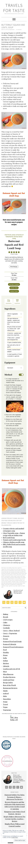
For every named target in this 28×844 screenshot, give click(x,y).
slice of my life (4, 581)
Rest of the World (9, 685)
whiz (2, 587)
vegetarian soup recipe (12, 585)
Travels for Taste (14, 8)
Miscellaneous (8, 674)
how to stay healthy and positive (7, 577)
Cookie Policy (14, 837)
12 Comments (18, 29)
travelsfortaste (13, 584)
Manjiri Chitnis (4, 578)
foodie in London (12, 574)
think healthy (19, 583)
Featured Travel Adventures (13, 647)
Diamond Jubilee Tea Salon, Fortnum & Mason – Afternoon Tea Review (15, 797)
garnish (2, 576)
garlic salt (24, 574)
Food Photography (14, 573)
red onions (7, 580)
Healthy (10, 567)
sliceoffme (9, 581)
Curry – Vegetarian (10, 633)
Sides (5, 696)
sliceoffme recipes (15, 581)
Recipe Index (14, 567)
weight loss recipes (21, 585)
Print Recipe (13, 266)
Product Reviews (9, 677)
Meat (5, 672)
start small (14, 583)
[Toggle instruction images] (21, 375)
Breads (5, 617)
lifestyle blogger (18, 577)
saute (23, 580)
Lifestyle (6, 666)
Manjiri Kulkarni (11, 578)
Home (5, 655)
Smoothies (7, 699)
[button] (21, 314)
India (5, 658)
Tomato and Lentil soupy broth (14, 540)
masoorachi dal (18, 578)
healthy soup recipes (21, 576)
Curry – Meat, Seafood (11, 631)
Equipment (17, 303)
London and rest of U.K (11, 669)
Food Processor (21, 573)
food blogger (7, 573)
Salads (5, 691)
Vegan (5, 707)
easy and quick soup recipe (14, 572)
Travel (5, 704)
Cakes (5, 622)
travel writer (7, 584)
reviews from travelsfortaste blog (15, 580)
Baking (5, 614)
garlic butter (18, 574)
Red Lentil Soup (9, 538)
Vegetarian (19, 567)
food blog (3, 573)
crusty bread (3, 572)
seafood (6, 693)
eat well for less (23, 572)
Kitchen (6, 663)
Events (5, 639)
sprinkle (7, 583)
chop (25, 570)
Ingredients (8, 303)
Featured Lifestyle (9, 644)
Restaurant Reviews (10, 688)
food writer (7, 574)
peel (22, 578)
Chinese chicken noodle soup (13, 542)
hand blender (7, 576)
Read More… (16, 782)
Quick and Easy (8, 680)
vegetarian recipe (4, 585)
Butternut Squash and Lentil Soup (13, 26)
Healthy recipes (13, 576)
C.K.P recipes (8, 620)
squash (10, 583)
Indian (5, 661)
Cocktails (6, 628)
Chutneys (6, 625)
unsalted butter (19, 584)
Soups (5, 702)
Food (7, 567)
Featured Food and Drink (12, 641)
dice (7, 572)
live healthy (23, 577)
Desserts (6, 636)
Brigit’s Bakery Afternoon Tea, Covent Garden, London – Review (15, 819)
